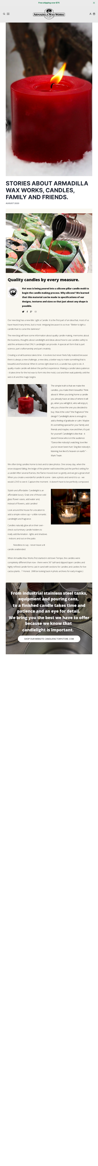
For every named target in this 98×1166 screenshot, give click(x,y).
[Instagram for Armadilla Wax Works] (32, 311)
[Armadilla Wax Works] (24, 311)
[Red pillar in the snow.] (27, 418)
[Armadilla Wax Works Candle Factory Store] (28, 311)
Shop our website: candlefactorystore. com (49, 638)
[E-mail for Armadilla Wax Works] (36, 311)
